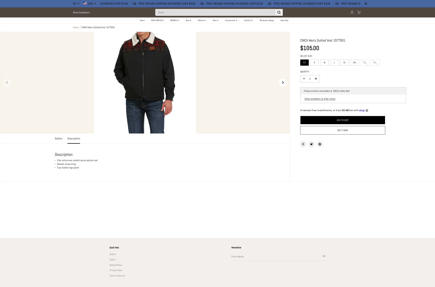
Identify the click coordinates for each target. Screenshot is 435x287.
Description (73, 138)
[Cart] (359, 12)
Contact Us (248, 20)
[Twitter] (311, 144)
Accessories (230, 20)
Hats (215, 20)
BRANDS (174, 20)
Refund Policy (116, 265)
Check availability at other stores (319, 98)
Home (142, 20)
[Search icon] (279, 12)
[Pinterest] (320, 144)
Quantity (304, 71)
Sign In (113, 259)
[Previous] (7, 82)
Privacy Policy (116, 270)
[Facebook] (303, 144)
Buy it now (342, 130)
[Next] (282, 82)
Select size (306, 56)
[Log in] (352, 12)
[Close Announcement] (366, 3)
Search (113, 254)
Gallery (58, 138)
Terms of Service (117, 275)
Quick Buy (284, 20)
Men (188, 20)
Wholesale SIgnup (267, 20)
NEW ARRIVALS (157, 20)
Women (201, 20)
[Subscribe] (323, 256)
